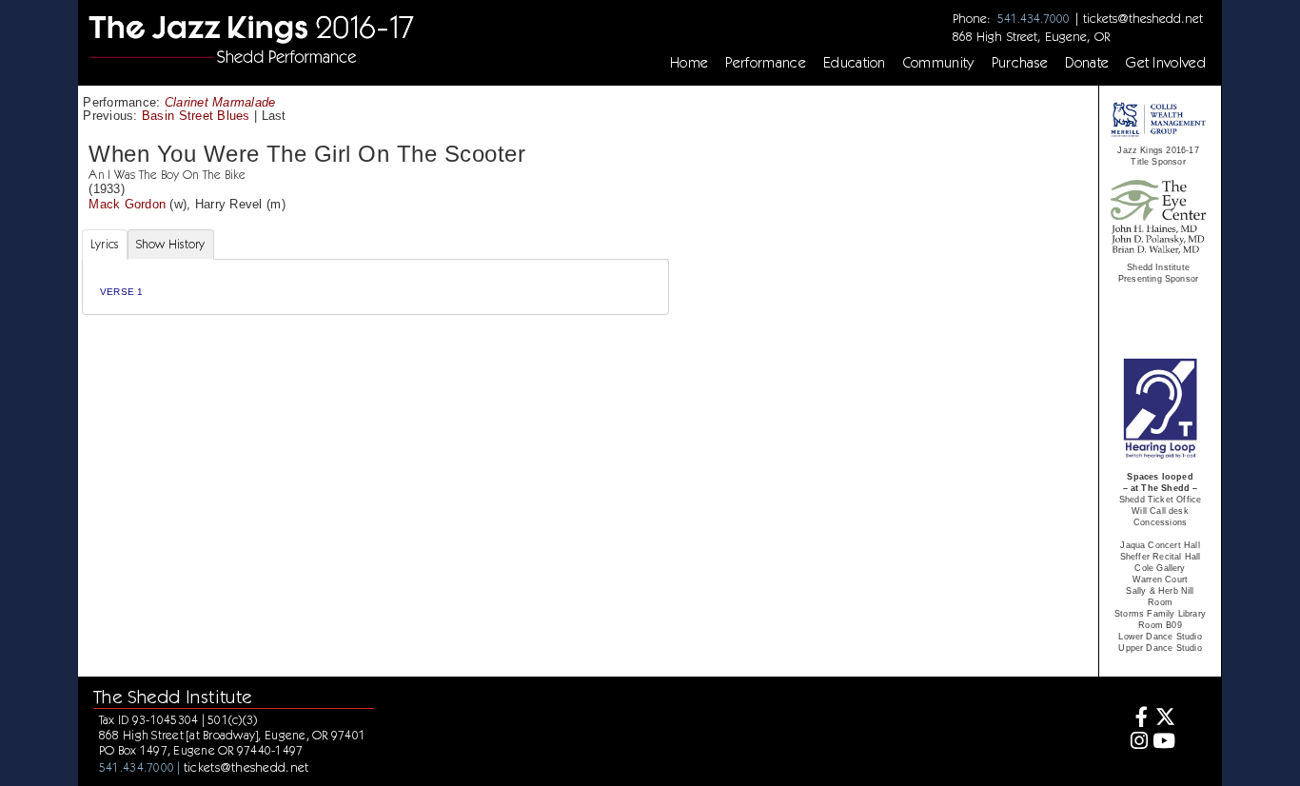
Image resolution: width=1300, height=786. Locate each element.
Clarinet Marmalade (220, 102)
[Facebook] (1137, 719)
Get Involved (1166, 62)
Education (854, 62)
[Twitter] (1164, 719)
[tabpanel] (375, 287)
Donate (1087, 62)
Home (689, 62)
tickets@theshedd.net (1143, 18)
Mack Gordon (127, 204)
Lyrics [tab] (104, 244)
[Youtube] (1164, 743)
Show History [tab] (171, 244)
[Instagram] (1137, 743)
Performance (765, 62)
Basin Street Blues (196, 115)
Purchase (1020, 62)
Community (939, 62)
